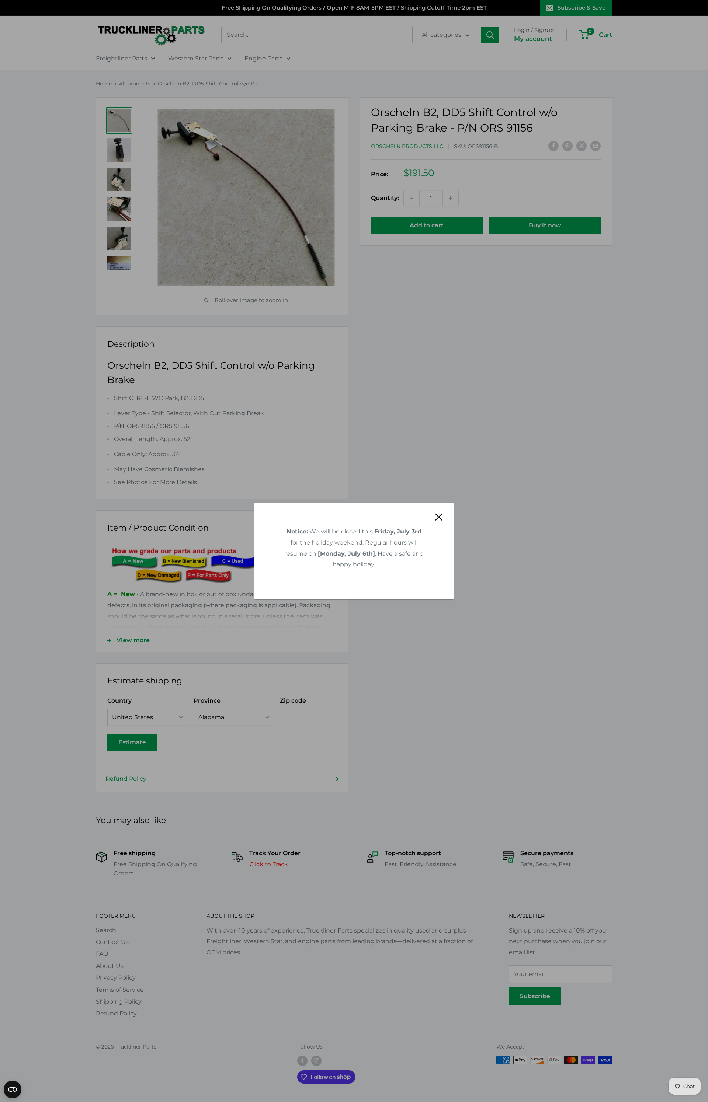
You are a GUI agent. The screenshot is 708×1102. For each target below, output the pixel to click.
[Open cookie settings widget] (12, 1089)
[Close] (438, 516)
